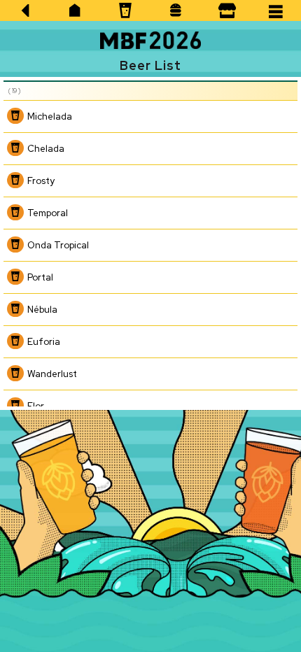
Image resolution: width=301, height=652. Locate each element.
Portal (40, 277)
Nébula (42, 310)
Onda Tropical (58, 245)
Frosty (41, 181)
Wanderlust (52, 374)
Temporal (47, 213)
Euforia (43, 342)
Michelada (49, 116)
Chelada (45, 149)
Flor (35, 406)
